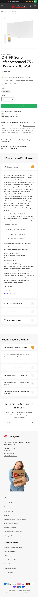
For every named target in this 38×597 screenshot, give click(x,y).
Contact (6, 515)
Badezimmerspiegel (10, 568)
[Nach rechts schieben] (23, 52)
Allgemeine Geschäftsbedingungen (15, 519)
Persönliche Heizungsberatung (13, 503)
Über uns (6, 507)
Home (2, 11)
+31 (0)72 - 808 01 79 (10, 456)
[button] (2, 6)
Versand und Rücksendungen (13, 531)
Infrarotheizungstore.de (18, 590)
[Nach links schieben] (15, 52)
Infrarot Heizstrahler (10, 560)
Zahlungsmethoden (10, 536)
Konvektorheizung (9, 551)
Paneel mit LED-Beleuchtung (13, 547)
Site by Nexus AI (28, 592)
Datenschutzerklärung (11, 523)
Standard (6, 91)
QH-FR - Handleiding (11, 294)
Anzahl (3, 95)
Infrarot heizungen (10, 11)
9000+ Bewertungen (13, 1)
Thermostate (8, 564)
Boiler (5, 555)
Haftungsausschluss (10, 527)
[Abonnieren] (32, 422)
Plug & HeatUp (8, 572)
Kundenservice (8, 511)
